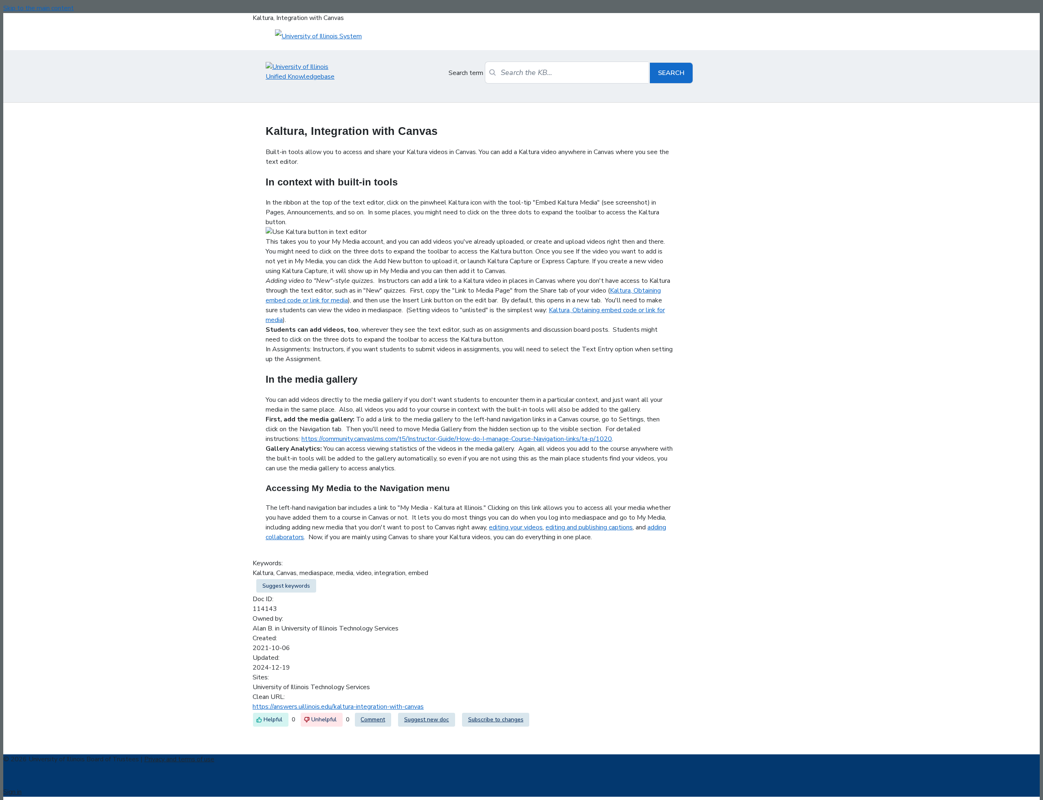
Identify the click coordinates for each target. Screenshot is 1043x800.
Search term (466, 72)
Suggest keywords (286, 586)
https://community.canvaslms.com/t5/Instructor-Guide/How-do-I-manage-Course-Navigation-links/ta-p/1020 (456, 438)
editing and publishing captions (589, 527)
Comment (373, 719)
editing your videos (516, 527)
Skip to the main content (38, 8)
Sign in (12, 791)
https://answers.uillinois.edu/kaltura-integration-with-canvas (338, 706)
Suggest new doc (426, 719)
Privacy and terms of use (179, 759)
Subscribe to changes (496, 719)
